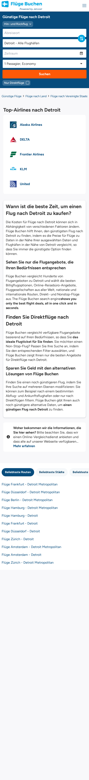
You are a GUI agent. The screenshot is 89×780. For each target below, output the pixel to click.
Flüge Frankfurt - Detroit (20, 523)
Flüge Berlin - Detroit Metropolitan (27, 500)
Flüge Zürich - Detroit (18, 539)
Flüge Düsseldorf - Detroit (21, 531)
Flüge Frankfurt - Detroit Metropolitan (30, 484)
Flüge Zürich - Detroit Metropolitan (28, 562)
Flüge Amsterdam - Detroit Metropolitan (31, 547)
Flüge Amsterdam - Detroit (21, 555)
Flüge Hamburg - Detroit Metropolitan (30, 508)
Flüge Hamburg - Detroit (20, 516)
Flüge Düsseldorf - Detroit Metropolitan (31, 492)
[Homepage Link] (22, 4)
